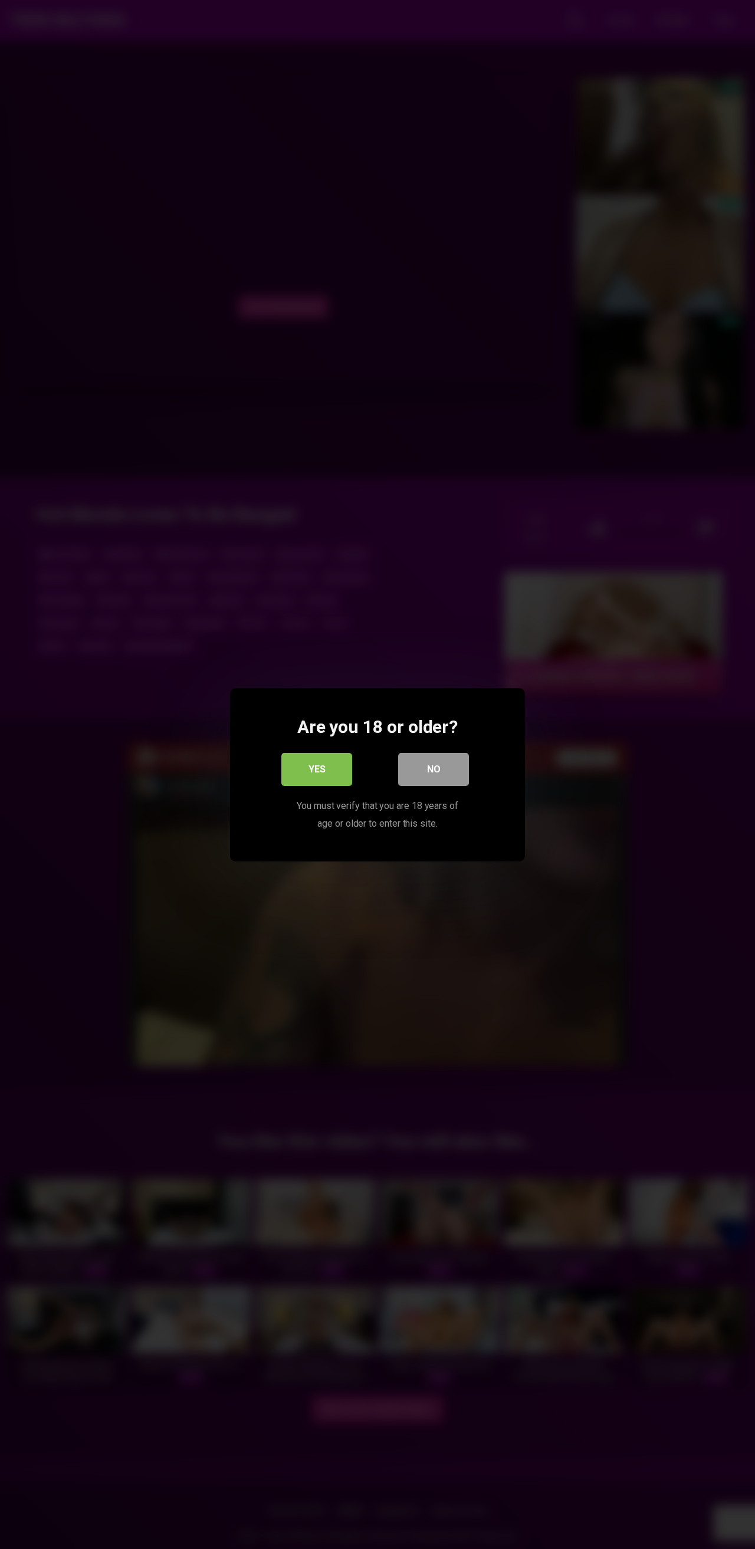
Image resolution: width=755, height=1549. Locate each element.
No (434, 768)
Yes (317, 768)
